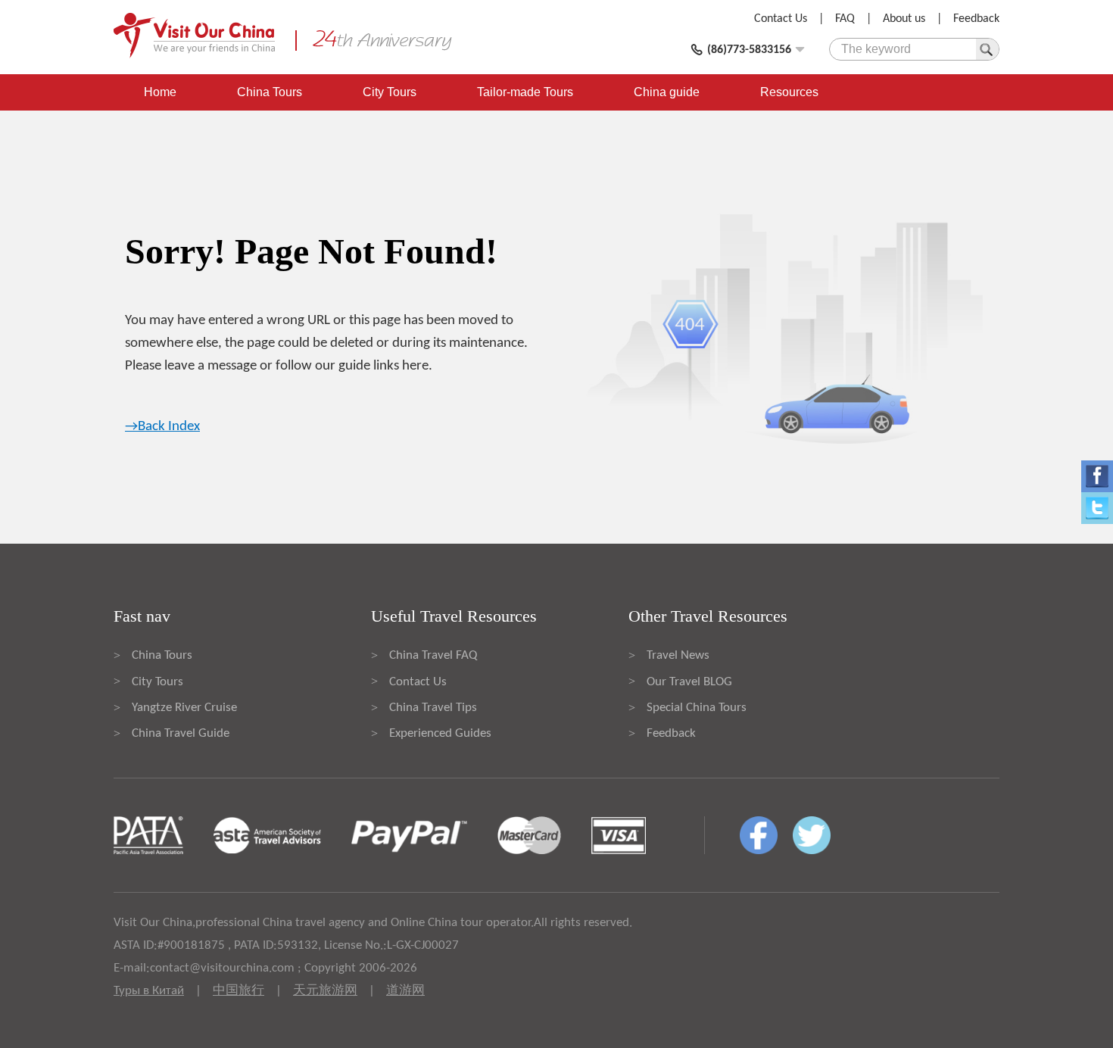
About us (904, 19)
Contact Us (780, 19)
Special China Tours (697, 707)
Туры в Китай (149, 990)
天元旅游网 (325, 990)
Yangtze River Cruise (184, 707)
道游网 (405, 990)
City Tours (389, 92)
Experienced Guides (440, 733)
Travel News (678, 655)
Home (160, 92)
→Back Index (162, 427)
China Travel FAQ (433, 655)
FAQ (845, 19)
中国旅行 (238, 990)
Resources (789, 92)
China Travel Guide (180, 733)
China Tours (269, 92)
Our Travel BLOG (689, 681)
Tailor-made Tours (525, 92)
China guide (667, 92)
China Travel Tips (433, 707)
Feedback (976, 19)
